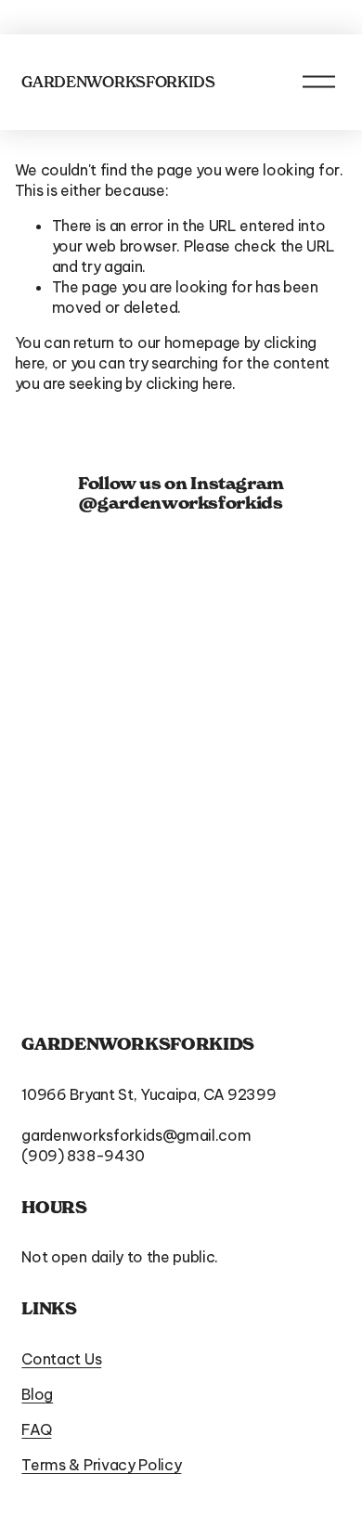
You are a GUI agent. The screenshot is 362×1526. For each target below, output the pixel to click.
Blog (37, 1394)
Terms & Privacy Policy (101, 1464)
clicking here (189, 383)
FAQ (36, 1429)
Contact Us (61, 1359)
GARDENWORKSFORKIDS (117, 81)
